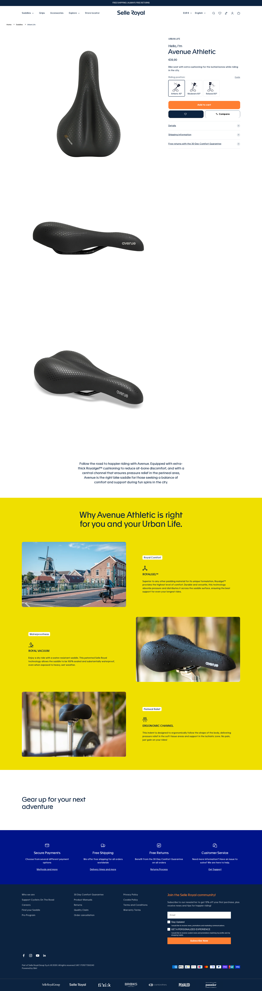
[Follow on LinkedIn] (44, 955)
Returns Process (159, 869)
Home (9, 24)
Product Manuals (83, 900)
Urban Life (31, 24)
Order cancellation (84, 915)
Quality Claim (81, 910)
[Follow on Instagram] (30, 955)
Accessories (56, 13)
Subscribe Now (199, 940)
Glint (35, 968)
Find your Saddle (31, 910)
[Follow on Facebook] (24, 955)
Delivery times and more (103, 869)
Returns (78, 905)
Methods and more (47, 869)
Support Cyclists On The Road (38, 900)
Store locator (92, 13)
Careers (26, 905)
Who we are (28, 895)
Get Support (215, 869)
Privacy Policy (130, 895)
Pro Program (28, 915)
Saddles (26, 13)
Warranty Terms (132, 910)
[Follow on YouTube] (37, 955)
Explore (73, 13)
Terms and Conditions (135, 905)
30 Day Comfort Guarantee (89, 895)
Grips (42, 13)
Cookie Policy (130, 900)
